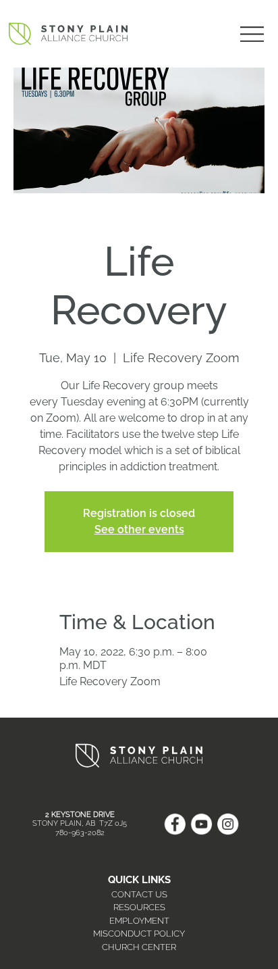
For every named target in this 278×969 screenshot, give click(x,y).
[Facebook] (174, 824)
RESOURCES (139, 907)
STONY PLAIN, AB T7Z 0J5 (79, 823)
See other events (139, 529)
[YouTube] (201, 824)
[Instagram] (227, 824)
